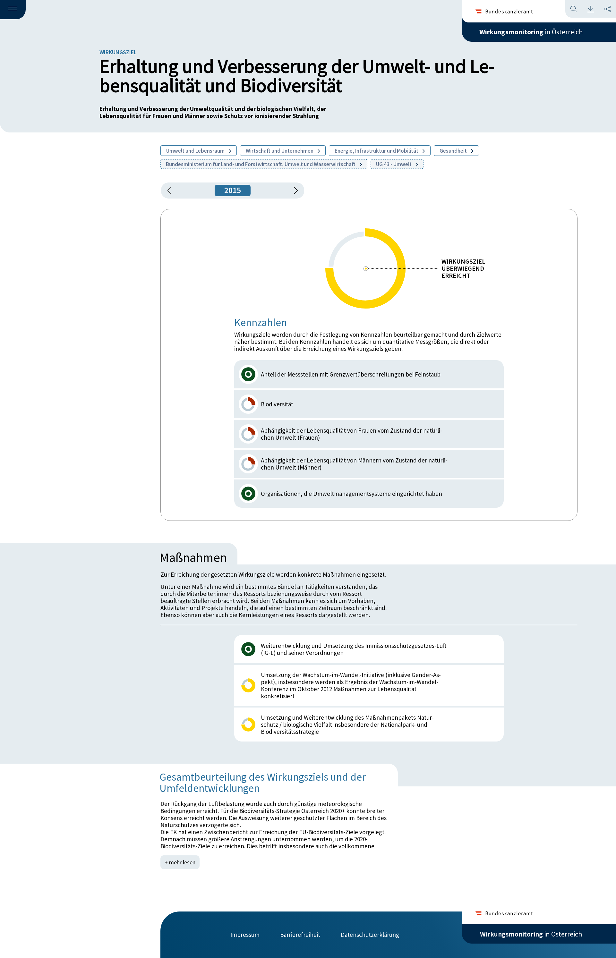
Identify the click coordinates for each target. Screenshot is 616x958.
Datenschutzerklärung (370, 934)
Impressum (245, 934)
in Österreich (531, 31)
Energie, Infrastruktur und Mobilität (377, 150)
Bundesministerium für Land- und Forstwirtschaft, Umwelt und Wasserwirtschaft (261, 164)
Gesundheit (454, 150)
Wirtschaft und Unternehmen (280, 150)
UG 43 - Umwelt (394, 164)
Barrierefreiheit (300, 934)
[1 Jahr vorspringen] (294, 190)
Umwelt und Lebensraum (196, 150)
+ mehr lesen (180, 862)
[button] (13, 10)
